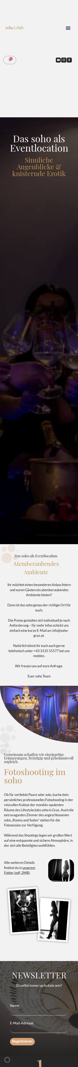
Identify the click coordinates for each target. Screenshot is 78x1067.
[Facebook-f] (69, 60)
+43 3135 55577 (46, 651)
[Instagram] (63, 60)
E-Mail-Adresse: (22, 1023)
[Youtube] (58, 60)
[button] (68, 28)
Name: (15, 1005)
